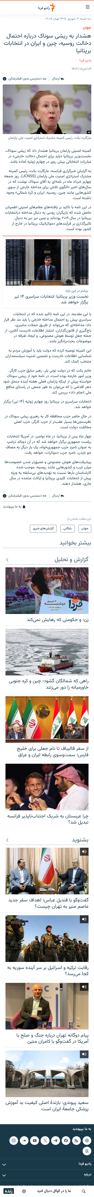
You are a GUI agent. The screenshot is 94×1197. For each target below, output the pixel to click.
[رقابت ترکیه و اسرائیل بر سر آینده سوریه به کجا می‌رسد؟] (47, 938)
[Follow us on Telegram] (55, 1140)
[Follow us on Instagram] (13, 1140)
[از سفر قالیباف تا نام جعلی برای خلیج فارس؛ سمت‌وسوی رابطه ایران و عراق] (47, 719)
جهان (87, 28)
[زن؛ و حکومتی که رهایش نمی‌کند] (47, 590)
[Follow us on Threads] (87, 1151)
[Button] (58, 79)
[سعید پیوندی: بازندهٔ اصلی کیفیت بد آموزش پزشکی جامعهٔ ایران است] (47, 1073)
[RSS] (76, 1140)
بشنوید (80, 840)
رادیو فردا (85, 60)
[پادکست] (24, 1191)
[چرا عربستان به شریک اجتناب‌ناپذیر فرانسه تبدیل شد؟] (47, 787)
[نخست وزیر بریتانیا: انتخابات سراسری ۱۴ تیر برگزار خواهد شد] (47, 262)
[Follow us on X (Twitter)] (45, 1140)
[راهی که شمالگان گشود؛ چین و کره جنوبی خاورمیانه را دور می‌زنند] (47, 652)
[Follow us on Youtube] (34, 1140)
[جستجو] (84, 1191)
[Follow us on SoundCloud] (24, 1140)
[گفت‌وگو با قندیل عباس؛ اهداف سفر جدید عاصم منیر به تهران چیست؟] (47, 871)
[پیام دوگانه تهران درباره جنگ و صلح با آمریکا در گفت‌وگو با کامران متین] (47, 1006)
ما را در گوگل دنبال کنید (54, 1191)
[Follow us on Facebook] (66, 1140)
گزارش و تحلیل (72, 559)
